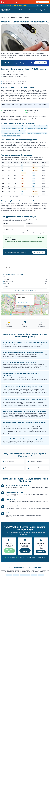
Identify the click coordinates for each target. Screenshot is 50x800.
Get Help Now (40, 551)
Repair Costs (40, 9)
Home (10, 9)
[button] (25, 307)
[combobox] (3, 267)
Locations (29, 9)
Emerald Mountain (25, 575)
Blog (45, 9)
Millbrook (34, 575)
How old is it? (8, 229)
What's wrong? (29, 223)
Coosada (9, 575)
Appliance (5, 223)
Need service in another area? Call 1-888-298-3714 (25, 290)
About (15, 9)
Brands (35, 9)
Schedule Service (25, 550)
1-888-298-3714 (43, 2)
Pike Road (16, 575)
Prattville (41, 575)
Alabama (7, 17)
